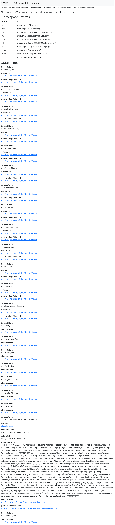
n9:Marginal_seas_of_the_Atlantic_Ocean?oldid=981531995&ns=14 (29, 508)
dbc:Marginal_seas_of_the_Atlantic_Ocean (19, 76)
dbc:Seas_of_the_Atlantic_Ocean (15, 502)
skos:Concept (7, 426)
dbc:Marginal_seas (37, 502)
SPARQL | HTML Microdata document (20, 3)
